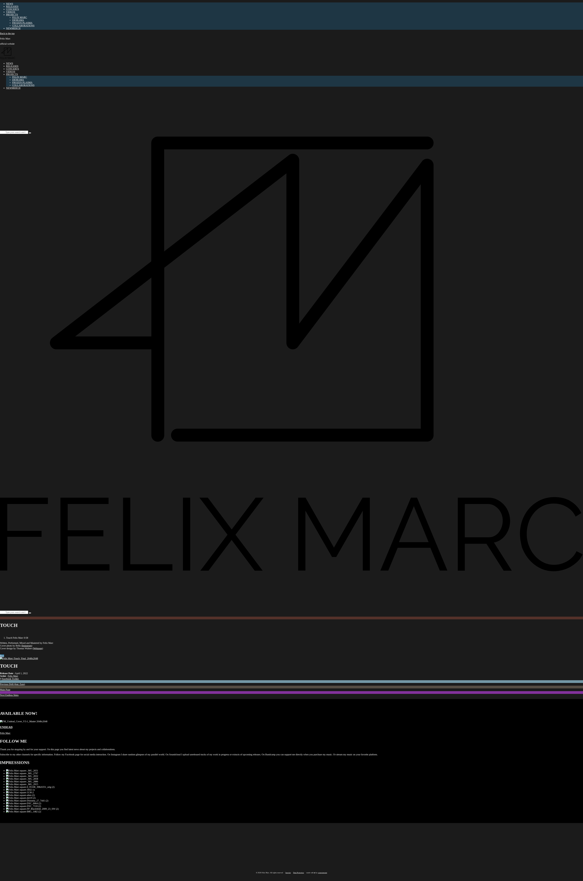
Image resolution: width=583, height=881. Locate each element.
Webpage (37, 648)
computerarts (322, 873)
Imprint (288, 873)
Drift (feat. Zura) (12, 684)
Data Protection (298, 873)
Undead (6, 727)
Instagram (26, 645)
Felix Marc (13, 676)
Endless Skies (9, 695)
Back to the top (7, 33)
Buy (2, 655)
